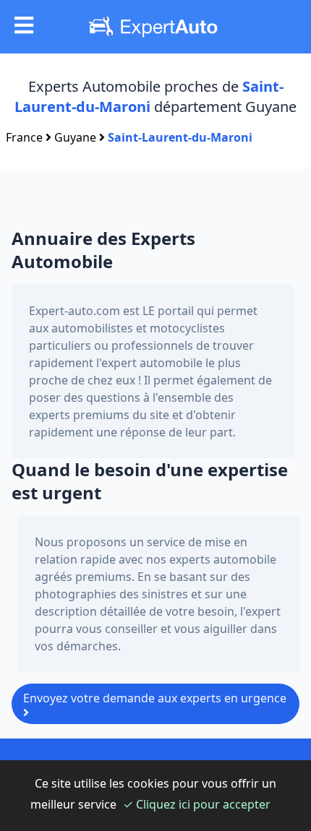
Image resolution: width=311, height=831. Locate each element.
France (24, 137)
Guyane (75, 137)
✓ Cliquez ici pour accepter (196, 804)
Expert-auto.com (74, 311)
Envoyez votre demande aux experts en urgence (154, 698)
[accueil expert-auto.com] (155, 26)
